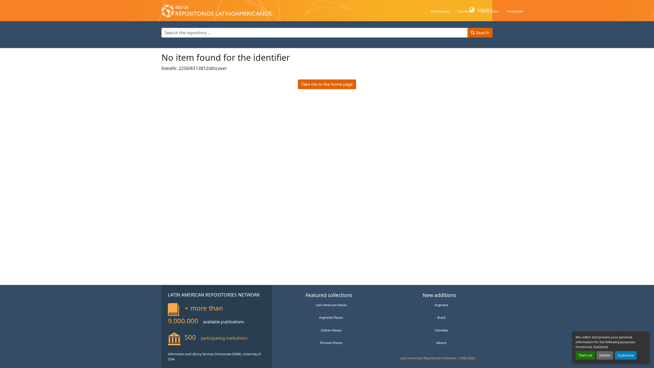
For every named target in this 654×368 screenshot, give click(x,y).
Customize (626, 355)
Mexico (441, 343)
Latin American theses (331, 305)
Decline (604, 355)
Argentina (441, 305)
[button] (216, 9)
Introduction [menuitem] (440, 11)
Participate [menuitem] (515, 11)
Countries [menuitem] (465, 11)
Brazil (441, 317)
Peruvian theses (331, 343)
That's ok (585, 355)
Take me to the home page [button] (327, 84)
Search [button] (482, 32)
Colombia (441, 330)
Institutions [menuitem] (490, 11)
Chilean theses (331, 330)
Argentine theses (331, 317)
